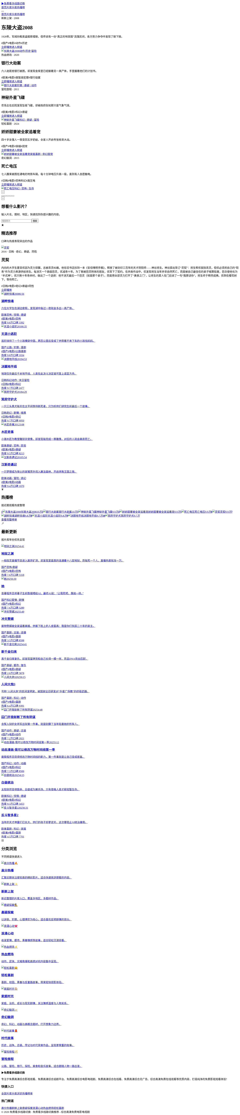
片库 (9, 7)
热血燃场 (48, 1108)
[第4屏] (10, 195)
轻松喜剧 (59, 1108)
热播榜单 (27, 1093)
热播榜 (21, 7)
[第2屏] (5, 195)
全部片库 (6, 1093)
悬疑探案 (27, 1108)
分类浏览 (17, 1093)
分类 (14, 7)
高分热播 (6, 1108)
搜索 (35, 221)
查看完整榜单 (9, 519)
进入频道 (17, 47)
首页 (4, 7)
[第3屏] (8, 195)
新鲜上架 (17, 1108)
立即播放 (6, 47)
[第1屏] (2, 195)
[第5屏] (13, 195)
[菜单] (2, 11)
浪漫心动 (38, 1108)
